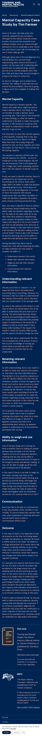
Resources (14, 15)
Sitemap (5, 717)
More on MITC (22, 707)
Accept (6, 732)
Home (4, 15)
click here (31, 664)
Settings (16, 732)
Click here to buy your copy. (28, 655)
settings (13, 728)
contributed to (23, 700)
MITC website (34, 707)
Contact (5, 722)
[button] (34, 4)
